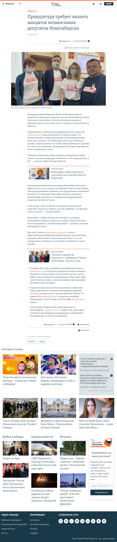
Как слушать (35, 520)
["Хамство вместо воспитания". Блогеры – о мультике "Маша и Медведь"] (20, 364)
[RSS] (93, 521)
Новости (31, 11)
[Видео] (93, 4)
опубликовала (33, 135)
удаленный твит (49, 297)
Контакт (4, 533)
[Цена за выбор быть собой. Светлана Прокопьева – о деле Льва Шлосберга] (96, 408)
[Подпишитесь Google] (60, 521)
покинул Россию (51, 310)
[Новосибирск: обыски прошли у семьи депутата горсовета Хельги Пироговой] (39, 173)
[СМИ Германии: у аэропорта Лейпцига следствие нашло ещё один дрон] (44, 448)
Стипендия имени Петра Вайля (14, 525)
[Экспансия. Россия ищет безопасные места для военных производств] (16, 470)
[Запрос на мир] (16, 448)
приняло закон (37, 271)
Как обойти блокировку (39, 525)
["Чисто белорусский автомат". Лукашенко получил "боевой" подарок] (20, 408)
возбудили (34, 294)
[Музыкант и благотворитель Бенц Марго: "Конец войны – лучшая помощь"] (58, 408)
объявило (75, 300)
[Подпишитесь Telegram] (82, 521)
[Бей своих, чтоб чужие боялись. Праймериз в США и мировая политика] (58, 364)
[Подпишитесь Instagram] (88, 521)
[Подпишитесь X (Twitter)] (71, 521)
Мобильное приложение (11, 520)
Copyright (34, 533)
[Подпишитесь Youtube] (77, 521)
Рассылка (34, 529)
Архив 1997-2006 (8, 529)
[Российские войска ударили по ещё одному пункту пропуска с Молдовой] (44, 480)
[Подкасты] (98, 521)
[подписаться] (104, 521)
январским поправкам (56, 233)
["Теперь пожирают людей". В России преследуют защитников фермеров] (73, 480)
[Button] (64, 41)
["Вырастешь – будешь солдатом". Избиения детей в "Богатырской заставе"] (73, 448)
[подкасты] (100, 4)
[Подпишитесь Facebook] (66, 521)
